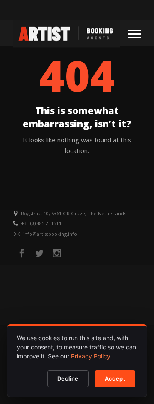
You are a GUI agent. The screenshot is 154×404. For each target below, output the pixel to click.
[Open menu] (134, 33)
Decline (68, 378)
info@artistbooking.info (50, 234)
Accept (115, 378)
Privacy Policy (90, 356)
